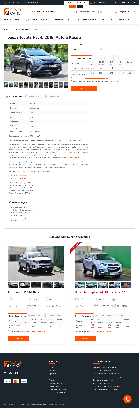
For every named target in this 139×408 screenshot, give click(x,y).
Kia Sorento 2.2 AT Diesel (24, 292)
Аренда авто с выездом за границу (107, 377)
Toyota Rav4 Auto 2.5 (21, 176)
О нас (113, 20)
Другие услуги (31, 20)
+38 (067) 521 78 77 (87, 12)
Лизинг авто (46, 20)
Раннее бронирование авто (103, 380)
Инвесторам (73, 20)
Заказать (84, 89)
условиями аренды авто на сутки (96, 78)
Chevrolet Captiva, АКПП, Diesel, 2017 (100, 292)
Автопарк (18, 20)
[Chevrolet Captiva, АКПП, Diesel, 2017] (103, 263)
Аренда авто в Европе (57, 389)
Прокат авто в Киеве (20, 29)
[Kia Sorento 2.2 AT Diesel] (36, 263)
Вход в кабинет (99, 3)
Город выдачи (77, 44)
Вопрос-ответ (54, 386)
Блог (130, 20)
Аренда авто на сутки (101, 383)
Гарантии (52, 374)
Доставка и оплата (56, 383)
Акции (51, 380)
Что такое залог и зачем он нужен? (107, 386)
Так (72, 6)
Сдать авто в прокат (57, 393)
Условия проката (89, 20)
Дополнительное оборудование (105, 389)
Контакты (104, 20)
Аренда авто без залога (102, 370)
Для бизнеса (60, 20)
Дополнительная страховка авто (106, 374)
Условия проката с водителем (105, 367)
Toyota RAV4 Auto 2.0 (21, 178)
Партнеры (53, 377)
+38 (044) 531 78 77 (127, 12)
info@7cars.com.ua (31, 3)
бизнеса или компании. (70, 157)
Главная (7, 20)
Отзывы (122, 20)
